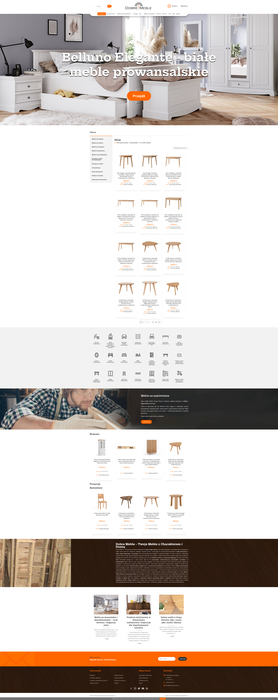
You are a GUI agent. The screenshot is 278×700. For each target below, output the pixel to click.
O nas (169, 14)
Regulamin (92, 675)
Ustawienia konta (143, 680)
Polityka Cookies (118, 678)
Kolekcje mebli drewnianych (124, 14)
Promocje (158, 14)
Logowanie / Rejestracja (145, 675)
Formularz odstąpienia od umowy (98, 680)
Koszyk (141, 683)
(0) (174, 6)
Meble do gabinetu (98, 150)
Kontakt (178, 14)
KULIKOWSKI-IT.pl (184, 695)
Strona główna (101, 14)
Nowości (164, 14)
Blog (173, 14)
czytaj (106, 638)
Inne (140, 14)
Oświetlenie (96, 168)
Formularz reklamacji (95, 678)
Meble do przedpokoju (99, 154)
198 (156, 322)
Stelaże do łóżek (97, 175)
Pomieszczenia (110, 14)
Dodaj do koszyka (126, 187)
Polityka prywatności (120, 680)
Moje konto (184, 6)
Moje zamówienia (143, 678)
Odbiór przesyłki (94, 683)
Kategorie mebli (97, 164)
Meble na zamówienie (149, 14)
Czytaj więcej (146, 422)
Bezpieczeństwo (118, 675)
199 (159, 322)
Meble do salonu (97, 143)
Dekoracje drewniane (99, 179)
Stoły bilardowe (97, 171)
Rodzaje (136, 14)
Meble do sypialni (98, 147)
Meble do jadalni (97, 139)
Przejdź (139, 96)
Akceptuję (162, 698)
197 (153, 322)
